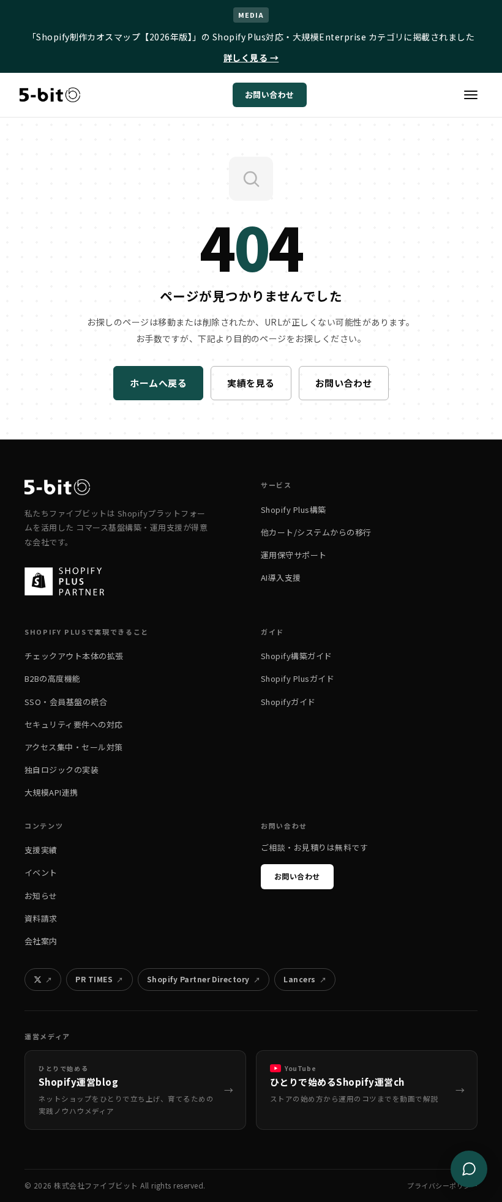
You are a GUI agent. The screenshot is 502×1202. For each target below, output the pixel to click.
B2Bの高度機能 (52, 678)
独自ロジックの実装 (61, 769)
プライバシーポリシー (442, 1185)
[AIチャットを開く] (469, 1169)
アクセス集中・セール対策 (73, 747)
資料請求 (41, 918)
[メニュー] (470, 94)
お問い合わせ (269, 94)
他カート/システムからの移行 (316, 532)
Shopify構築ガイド (296, 656)
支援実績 (41, 850)
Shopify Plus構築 (293, 509)
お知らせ (41, 896)
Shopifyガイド (288, 701)
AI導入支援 (281, 577)
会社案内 (41, 941)
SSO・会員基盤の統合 (65, 701)
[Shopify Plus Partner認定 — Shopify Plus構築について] (70, 581)
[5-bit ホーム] (50, 95)
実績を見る (250, 382)
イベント (41, 872)
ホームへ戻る (158, 382)
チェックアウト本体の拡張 (74, 656)
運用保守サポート (294, 555)
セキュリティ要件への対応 (73, 724)
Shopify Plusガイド (297, 678)
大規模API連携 (51, 792)
